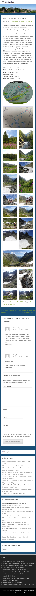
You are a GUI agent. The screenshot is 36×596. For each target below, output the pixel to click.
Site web (5, 425)
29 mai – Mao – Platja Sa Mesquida (12, 474)
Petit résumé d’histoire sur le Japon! (20, 516)
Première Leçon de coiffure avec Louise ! (14, 584)
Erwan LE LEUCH (26, 21)
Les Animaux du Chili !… (21, 522)
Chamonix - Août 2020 (16, 302)
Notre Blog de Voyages (9, 561)
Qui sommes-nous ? (8, 582)
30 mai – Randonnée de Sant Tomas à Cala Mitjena (17, 472)
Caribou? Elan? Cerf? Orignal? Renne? (14, 563)
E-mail (5, 417)
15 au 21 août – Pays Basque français (13, 493)
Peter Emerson (6, 524)
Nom (5, 409)
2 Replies (12, 304)
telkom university (7, 511)
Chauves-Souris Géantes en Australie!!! (14, 572)
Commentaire (7, 386)
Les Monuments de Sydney (10, 574)
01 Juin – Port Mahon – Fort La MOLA (13, 466)
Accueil (5, 576)
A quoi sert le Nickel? (9, 567)
